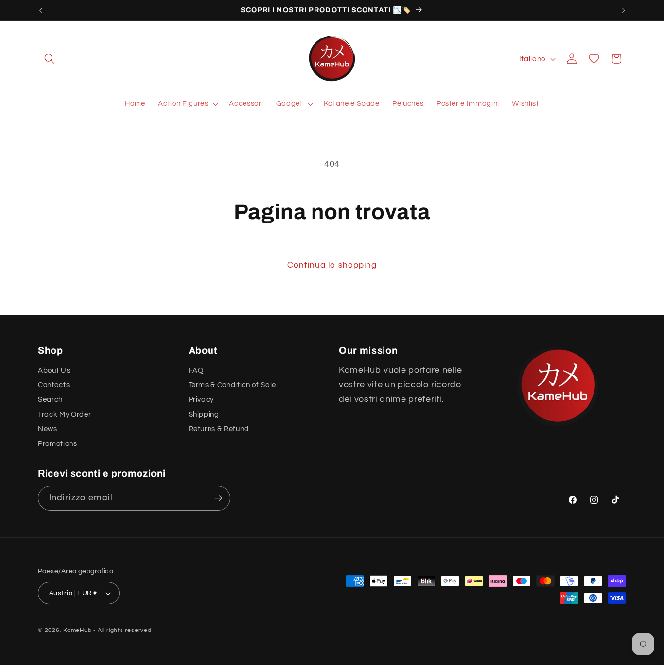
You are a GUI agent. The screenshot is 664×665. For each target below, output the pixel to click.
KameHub (77, 630)
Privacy (201, 400)
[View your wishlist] (594, 59)
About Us (54, 370)
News (47, 429)
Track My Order (64, 414)
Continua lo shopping (332, 265)
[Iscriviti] (218, 498)
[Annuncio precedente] (41, 10)
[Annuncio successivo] (623, 10)
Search (50, 400)
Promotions (57, 444)
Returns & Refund (219, 429)
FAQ (196, 370)
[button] (49, 58)
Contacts (54, 385)
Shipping (204, 414)
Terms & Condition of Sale (233, 385)
